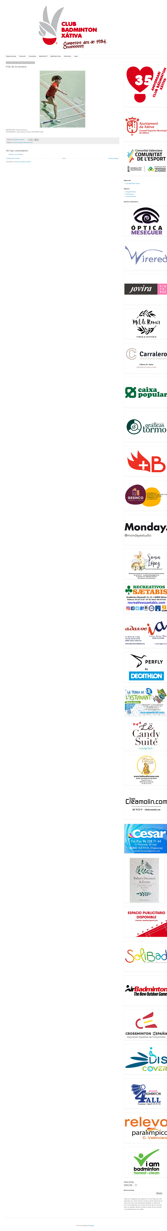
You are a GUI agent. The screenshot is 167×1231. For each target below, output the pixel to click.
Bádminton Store (56, 56)
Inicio (64, 158)
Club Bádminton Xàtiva (133, 183)
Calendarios (32, 56)
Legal (76, 56)
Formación (22, 56)
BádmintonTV (43, 56)
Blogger (91, 1225)
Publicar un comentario (16, 154)
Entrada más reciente (13, 158)
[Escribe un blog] (31, 140)
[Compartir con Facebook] (36, 140)
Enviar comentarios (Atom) (23, 162)
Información (67, 56)
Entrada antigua (113, 158)
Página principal (11, 56)
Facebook (131, 196)
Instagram (131, 192)
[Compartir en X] (33, 140)
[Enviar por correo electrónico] (29, 140)
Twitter (130, 194)
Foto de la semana (18, 142)
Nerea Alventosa (28, 142)
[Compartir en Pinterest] (38, 140)
